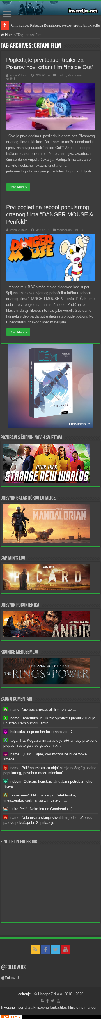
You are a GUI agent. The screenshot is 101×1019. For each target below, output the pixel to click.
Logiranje (23, 994)
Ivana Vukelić (18, 75)
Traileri (61, 75)
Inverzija (8, 1007)
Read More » (18, 187)
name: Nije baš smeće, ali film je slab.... (43, 709)
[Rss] (35, 949)
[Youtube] (65, 949)
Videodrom (75, 75)
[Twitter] (55, 949)
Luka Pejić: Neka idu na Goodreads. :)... (43, 809)
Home (9, 35)
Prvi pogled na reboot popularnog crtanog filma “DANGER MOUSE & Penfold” (49, 214)
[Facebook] (45, 949)
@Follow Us (13, 967)
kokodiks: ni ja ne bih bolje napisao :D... (42, 732)
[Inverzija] (50, 8)
